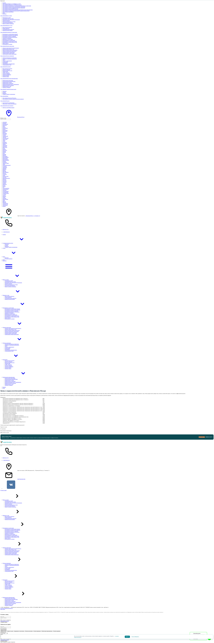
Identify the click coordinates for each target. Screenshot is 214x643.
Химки (4, 197)
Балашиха (4, 123)
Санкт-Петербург (6, 188)
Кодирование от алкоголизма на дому (10, 42)
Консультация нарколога (7, 27)
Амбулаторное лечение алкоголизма (9, 54)
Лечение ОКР (5, 71)
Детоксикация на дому (7, 64)
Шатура (4, 201)
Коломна (4, 154)
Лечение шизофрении (7, 74)
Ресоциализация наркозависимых (9, 81)
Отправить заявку (4, 622)
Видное (4, 127)
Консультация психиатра (7, 68)
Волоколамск (5, 128)
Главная (4, 2)
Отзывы (4, 92)
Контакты (4, 13)
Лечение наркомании (21, 7)
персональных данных (4, 621)
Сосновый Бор (5, 192)
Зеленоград (5, 146)
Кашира (4, 149)
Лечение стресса (6, 76)
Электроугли (5, 205)
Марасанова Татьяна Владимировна (9, 103)
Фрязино (4, 196)
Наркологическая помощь (7, 30)
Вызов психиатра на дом (7, 70)
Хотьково (4, 198)
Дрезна (4, 140)
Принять (127, 636)
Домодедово (5, 139)
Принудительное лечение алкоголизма (10, 50)
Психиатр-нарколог (20, 99)
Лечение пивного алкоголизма (8, 53)
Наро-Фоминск (5, 172)
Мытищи (4, 171)
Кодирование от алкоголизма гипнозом (10, 34)
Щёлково (4, 202)
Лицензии (5, 91)
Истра (4, 148)
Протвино (5, 181)
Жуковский (5, 143)
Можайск (4, 169)
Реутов (4, 185)
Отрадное (4, 177)
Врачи (12, 11)
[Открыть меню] (8, 270)
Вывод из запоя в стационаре (8, 23)
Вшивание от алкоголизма (8, 39)
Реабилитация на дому (7, 86)
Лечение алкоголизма (21, 6)
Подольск (4, 180)
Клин (4, 153)
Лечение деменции (6, 73)
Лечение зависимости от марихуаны (9, 57)
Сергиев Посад (5, 189)
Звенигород (5, 145)
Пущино (4, 183)
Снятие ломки (5, 61)
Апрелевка (5, 122)
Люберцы (4, 168)
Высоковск (5, 133)
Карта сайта (2, 609)
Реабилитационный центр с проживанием (11, 84)
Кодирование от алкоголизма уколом (10, 41)
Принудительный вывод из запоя (9, 21)
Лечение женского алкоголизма (9, 52)
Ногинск (4, 173)
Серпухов (4, 190)
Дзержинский (5, 136)
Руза (3, 187)
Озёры (4, 175)
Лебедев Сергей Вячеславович (8, 107)
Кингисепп (5, 150)
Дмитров (4, 137)
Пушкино (4, 182)
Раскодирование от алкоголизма (9, 40)
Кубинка (4, 161)
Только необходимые (135, 636)
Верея (4, 126)
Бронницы (5, 125)
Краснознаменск (6, 160)
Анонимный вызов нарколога (8, 29)
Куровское (5, 162)
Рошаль (4, 186)
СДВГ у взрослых (6, 72)
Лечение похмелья (6, 20)
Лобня (4, 164)
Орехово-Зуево (5, 176)
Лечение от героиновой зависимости (10, 58)
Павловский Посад (6, 178)
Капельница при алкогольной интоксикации (11, 19)
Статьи (4, 248)
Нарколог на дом (18, 4)
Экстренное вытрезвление (8, 22)
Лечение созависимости (7, 60)
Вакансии (4, 93)
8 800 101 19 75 (5, 229)
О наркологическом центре (24, 10)
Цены (4, 12)
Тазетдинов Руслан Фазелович (8, 102)
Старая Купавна (6, 193)
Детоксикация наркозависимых (9, 63)
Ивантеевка (5, 147)
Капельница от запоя (7, 17)
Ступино (4, 194)
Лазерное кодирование (7, 38)
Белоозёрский (5, 124)
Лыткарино (5, 167)
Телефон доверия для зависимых (9, 94)
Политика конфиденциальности (6, 608)
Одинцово (5, 174)
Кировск (4, 152)
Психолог (8, 100)
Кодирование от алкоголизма (25, 5)
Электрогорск (5, 203)
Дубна (4, 141)
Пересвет (4, 179)
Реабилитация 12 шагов (7, 82)
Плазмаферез (5, 62)
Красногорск (5, 158)
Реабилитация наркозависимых (27, 9)
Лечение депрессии (6, 69)
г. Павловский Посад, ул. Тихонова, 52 (32, 215)
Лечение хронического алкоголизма (9, 51)
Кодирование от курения (7, 44)
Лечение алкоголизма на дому (8, 49)
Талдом (4, 195)
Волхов (4, 129)
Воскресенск (5, 130)
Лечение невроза (6, 75)
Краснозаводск (5, 159)
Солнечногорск (6, 191)
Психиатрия (15, 8)
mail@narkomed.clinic (21, 479)
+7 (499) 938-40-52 (6, 231)
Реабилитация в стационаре (8, 83)
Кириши (4, 151)
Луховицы (5, 166)
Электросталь (5, 204)
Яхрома (4, 206)
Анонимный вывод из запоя (8, 18)
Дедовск (4, 135)
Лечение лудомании (6, 87)
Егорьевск (5, 142)
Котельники (5, 156)
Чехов (4, 200)
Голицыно (5, 134)
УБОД (4, 59)
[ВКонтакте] (11, 488)
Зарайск (4, 144)
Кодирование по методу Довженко (9, 36)
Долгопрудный (5, 138)
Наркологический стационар (8, 85)
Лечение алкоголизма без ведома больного (13, 328)
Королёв (4, 155)
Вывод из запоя (18, 3)
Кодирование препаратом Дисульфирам (10, 35)
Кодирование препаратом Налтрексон (10, 37)
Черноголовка (5, 199)
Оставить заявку (3, 490)
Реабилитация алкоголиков (8, 80)
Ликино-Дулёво (6, 163)
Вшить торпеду (6, 43)
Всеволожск (5, 131)
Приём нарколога (6, 28)
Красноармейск (6, 157)
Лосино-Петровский (6, 165)
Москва (4, 170)
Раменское (5, 184)
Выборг (4, 132)
